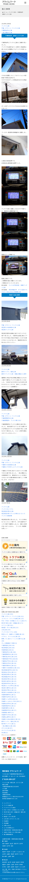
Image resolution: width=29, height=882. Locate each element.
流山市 (11, 843)
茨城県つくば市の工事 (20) (10, 699)
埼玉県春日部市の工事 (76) (10, 670)
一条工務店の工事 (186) (9, 726)
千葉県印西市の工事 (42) (9, 665)
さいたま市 (22, 867)
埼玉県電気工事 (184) (8, 648)
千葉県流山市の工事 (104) (9, 656)
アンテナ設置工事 (8, 805)
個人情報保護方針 (8, 834)
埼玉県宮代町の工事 (7, 511)
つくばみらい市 (20, 851)
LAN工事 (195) (6, 630)
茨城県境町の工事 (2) (8, 708)
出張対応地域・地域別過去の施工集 (13, 830)
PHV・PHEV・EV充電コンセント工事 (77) (14, 621)
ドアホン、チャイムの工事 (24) (11, 636)
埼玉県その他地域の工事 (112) (11, 692)
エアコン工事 (7, 814)
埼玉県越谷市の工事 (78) (9, 677)
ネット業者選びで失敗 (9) (9, 643)
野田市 (7, 843)
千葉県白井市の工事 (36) (9, 663)
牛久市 (21, 854)
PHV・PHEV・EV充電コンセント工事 (14, 810)
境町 (13, 856)
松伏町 (13, 862)
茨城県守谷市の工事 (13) (9, 697)
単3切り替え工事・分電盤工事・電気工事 (14, 812)
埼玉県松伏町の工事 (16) (9, 674)
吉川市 (9, 862)
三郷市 (8, 867)
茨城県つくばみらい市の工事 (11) (12, 701)
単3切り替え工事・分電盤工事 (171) (12, 623)
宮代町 (22, 862)
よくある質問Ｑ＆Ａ (9, 827)
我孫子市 (16, 843)
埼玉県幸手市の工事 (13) (9, 683)
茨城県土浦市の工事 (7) (9, 717)
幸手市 (17, 864)
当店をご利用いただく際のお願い (12, 832)
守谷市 (8, 851)
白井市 (21, 843)
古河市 (4, 854)
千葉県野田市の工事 (7, 418)
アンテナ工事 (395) (7, 614)
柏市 (3, 843)
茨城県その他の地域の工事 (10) (11, 719)
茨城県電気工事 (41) (8, 650)
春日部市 (4, 862)
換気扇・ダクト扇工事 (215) (10, 627)
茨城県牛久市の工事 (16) (9, 715)
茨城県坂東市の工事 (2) (9, 695)
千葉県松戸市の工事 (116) (9, 661)
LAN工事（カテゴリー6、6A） (12, 819)
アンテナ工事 (5, 26)
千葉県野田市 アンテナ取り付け (11, 420)
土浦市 (9, 856)
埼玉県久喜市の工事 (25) (9, 681)
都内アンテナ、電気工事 (9, 372)
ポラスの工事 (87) (7, 728)
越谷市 (18, 862)
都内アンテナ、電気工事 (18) (10, 721)
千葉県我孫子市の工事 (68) (10, 659)
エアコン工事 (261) (7, 625)
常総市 (12, 854)
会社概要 (6, 823)
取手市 (17, 854)
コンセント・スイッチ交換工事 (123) (13, 618)
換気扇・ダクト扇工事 (9, 816)
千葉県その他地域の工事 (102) (11, 668)
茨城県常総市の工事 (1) (9, 706)
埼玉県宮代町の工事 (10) (9, 679)
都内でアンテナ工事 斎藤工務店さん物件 (14, 374)
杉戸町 (4, 867)
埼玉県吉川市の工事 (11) (9, 672)
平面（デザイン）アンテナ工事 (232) (13, 616)
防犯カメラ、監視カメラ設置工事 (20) (13, 634)
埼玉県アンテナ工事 (7, 330)
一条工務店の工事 (7, 32)
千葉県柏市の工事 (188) (9, 652)
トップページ (7, 803)
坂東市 (4, 851)
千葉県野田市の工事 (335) (9, 654)
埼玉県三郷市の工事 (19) (9, 688)
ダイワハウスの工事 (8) (9, 730)
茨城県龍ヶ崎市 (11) (8, 712)
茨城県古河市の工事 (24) (9, 703)
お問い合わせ (7, 825)
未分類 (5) (5, 733)
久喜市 (12, 864)
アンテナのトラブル (7, 509)
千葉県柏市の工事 (7, 30)
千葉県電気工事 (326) (8, 645)
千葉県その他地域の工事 (9, 465)
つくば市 (13, 851)
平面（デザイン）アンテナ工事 (11, 28)
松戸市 (8, 846)
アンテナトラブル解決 (9, 807)
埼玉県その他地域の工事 (9, 327)
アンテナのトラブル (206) (9, 632)
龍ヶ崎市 (4, 856)
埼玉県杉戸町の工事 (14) (9, 690)
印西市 (4, 846)
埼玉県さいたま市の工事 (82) (10, 686)
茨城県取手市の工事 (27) (9, 710)
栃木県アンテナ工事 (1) (9, 724)
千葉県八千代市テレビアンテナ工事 (12, 467)
